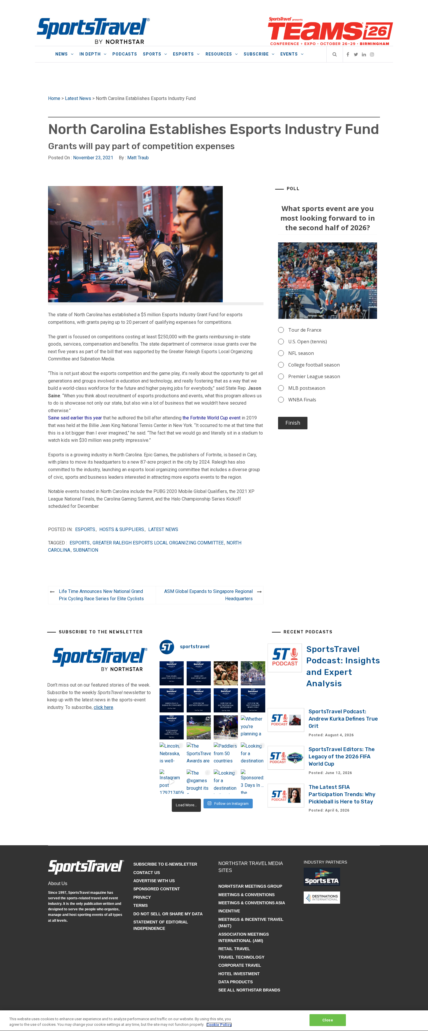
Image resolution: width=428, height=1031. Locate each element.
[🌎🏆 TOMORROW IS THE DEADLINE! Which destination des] (199, 673)
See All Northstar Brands (249, 990)
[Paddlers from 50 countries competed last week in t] (226, 754)
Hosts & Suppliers (121, 529)
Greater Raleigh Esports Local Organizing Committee (158, 543)
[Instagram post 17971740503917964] (172, 781)
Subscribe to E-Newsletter (165, 864)
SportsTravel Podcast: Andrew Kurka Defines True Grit (343, 718)
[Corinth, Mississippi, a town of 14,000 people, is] (253, 673)
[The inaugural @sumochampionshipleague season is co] (226, 673)
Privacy (142, 897)
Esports (183, 54)
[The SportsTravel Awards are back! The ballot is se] (199, 754)
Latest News (78, 98)
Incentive (229, 911)
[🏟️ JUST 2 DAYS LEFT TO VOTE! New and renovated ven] (172, 700)
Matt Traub (138, 157)
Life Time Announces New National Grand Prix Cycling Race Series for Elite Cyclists (101, 595)
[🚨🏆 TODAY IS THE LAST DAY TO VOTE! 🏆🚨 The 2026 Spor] (172, 673)
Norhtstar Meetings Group (250, 886)
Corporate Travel (239, 965)
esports (80, 543)
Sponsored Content (156, 889)
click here (103, 707)
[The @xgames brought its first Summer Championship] (199, 781)
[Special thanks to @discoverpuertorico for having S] (199, 727)
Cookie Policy (219, 1025)
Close (327, 1020)
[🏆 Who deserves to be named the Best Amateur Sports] (172, 727)
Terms (140, 905)
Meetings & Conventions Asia (251, 902)
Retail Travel (234, 948)
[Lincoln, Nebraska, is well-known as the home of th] (172, 754)
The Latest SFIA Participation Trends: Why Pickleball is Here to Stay (342, 794)
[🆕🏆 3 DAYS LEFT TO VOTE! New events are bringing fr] (199, 700)
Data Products (235, 982)
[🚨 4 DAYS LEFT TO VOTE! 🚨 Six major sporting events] (226, 700)
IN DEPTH (90, 54)
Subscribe (256, 54)
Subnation (85, 550)
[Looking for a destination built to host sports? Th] (253, 754)
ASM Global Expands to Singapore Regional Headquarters (208, 595)
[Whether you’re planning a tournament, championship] (226, 727)
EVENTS (289, 54)
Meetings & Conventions (246, 894)
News (61, 54)
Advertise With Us (154, 880)
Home (54, 98)
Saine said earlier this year (75, 418)
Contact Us (146, 872)
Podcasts (124, 54)
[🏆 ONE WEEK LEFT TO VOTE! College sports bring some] (253, 700)
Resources (219, 54)
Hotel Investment (239, 973)
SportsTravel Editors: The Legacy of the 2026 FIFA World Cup (342, 756)
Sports (152, 54)
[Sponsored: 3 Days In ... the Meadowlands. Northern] (253, 781)
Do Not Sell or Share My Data (168, 914)
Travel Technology (241, 957)
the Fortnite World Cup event (211, 418)
